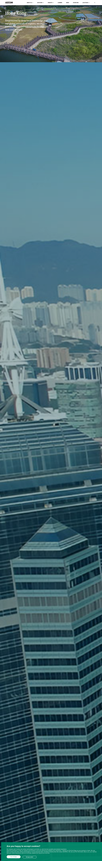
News (67, 2)
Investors (75, 2)
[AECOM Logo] (9, 2)
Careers (60, 2)
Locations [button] (85, 2)
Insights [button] (50, 2)
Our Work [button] (39, 2)
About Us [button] (29, 2)
